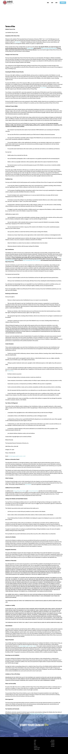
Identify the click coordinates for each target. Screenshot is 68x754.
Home (35, 740)
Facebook (52, 741)
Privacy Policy (43, 87)
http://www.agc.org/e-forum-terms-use (31, 260)
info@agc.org (37, 713)
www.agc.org (17, 42)
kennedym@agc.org (16, 456)
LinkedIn (52, 744)
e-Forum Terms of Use (33, 491)
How (56, 2)
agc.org (52, 740)
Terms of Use (36, 749)
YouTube (52, 746)
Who (48, 2)
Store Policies (28, 484)
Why (52, 2)
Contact (63, 2)
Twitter (52, 743)
